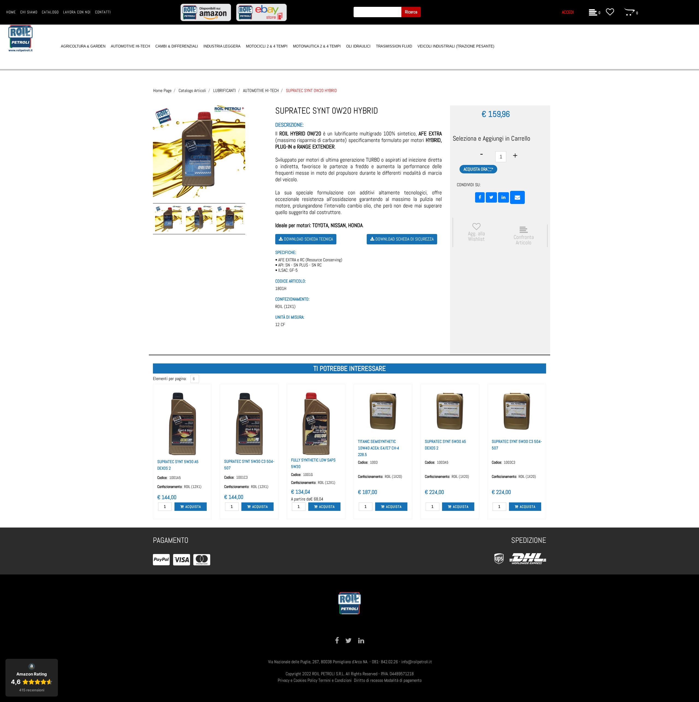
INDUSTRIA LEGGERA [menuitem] (222, 46)
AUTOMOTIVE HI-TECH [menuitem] (130, 46)
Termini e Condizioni (335, 680)
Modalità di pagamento (403, 680)
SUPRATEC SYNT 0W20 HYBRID (311, 90)
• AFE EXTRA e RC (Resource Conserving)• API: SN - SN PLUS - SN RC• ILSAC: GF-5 (308, 265)
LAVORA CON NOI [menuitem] (77, 12)
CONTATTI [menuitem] (103, 12)
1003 (374, 462)
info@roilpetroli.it (416, 662)
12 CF (280, 324)
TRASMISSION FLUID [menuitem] (394, 46)
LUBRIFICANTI (224, 90)
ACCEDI (568, 12)
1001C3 (242, 477)
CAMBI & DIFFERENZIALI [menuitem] (176, 46)
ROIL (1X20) (393, 476)
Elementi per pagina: (169, 378)
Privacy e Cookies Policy (297, 680)
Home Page (162, 90)
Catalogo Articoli (192, 90)
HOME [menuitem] (11, 12)
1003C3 (509, 462)
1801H (280, 288)
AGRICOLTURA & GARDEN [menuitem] (83, 46)
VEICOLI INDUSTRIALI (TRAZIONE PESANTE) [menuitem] (455, 46)
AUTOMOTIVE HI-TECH (261, 90)
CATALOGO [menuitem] (50, 12)
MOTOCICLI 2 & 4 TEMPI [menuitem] (267, 46)
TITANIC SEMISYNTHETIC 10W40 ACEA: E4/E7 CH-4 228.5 (378, 448)
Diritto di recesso (368, 680)
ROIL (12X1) (285, 306)
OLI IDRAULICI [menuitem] (358, 46)
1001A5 (175, 477)
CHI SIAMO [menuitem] (28, 12)
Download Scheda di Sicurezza (404, 239)
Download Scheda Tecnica (308, 239)
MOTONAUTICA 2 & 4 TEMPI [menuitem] (317, 46)
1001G (308, 474)
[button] (411, 12)
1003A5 (442, 462)
